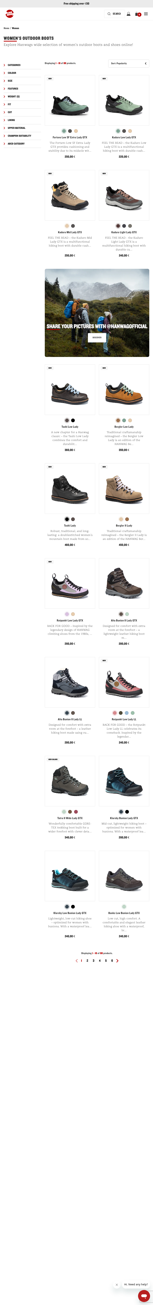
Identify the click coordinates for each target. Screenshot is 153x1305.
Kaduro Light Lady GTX (124, 232)
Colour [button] (12, 73)
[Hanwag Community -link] (97, 315)
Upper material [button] (16, 128)
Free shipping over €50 (76, 3)
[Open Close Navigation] (146, 13)
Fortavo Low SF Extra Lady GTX (70, 137)
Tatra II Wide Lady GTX (69, 818)
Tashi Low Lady (70, 427)
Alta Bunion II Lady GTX (124, 620)
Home (6, 28)
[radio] (64, 131)
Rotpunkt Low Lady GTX (70, 620)
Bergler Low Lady (124, 427)
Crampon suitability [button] (19, 135)
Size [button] (10, 80)
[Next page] (118, 960)
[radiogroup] (70, 131)
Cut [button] (10, 112)
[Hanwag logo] (9, 14)
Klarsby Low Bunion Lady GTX (70, 913)
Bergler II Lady (124, 525)
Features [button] (13, 88)
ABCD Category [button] (16, 143)
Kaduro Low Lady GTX (124, 137)
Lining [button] (11, 120)
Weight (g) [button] (14, 96)
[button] (137, 14)
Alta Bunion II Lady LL (70, 719)
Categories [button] (14, 65)
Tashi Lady (70, 525)
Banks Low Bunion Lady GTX (124, 913)
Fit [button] (9, 104)
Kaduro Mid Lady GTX (70, 232)
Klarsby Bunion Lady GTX (124, 818)
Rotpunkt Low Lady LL (124, 719)
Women (15, 28)
